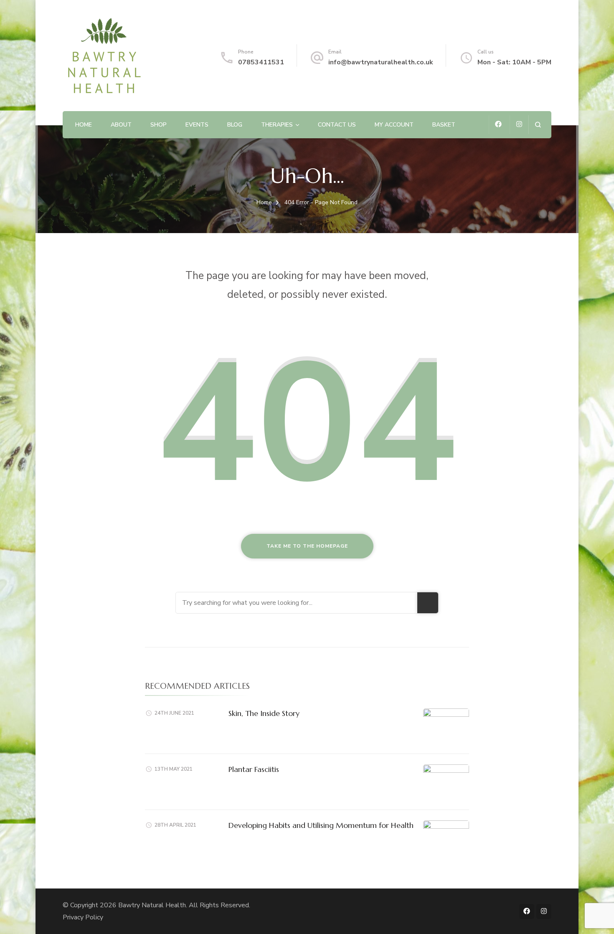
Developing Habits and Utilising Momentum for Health (321, 825)
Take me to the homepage (307, 546)
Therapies (277, 125)
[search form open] (537, 124)
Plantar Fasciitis (253, 769)
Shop (158, 125)
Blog (234, 125)
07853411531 (261, 62)
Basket (443, 125)
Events (196, 125)
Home (83, 125)
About (121, 125)
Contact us (337, 125)
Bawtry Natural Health (152, 905)
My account (394, 125)
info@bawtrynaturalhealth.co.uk (380, 62)
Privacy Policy (83, 917)
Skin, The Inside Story (263, 713)
